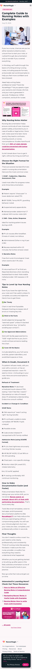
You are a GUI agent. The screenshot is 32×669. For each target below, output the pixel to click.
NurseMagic (9, 6)
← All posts (6, 625)
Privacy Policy (7, 651)
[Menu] (30, 5)
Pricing (4, 649)
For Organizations (8, 646)
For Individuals (21, 646)
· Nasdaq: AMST (18, 1)
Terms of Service (18, 651)
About (20, 649)
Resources (12, 649)
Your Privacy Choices (16, 627)
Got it (25, 664)
